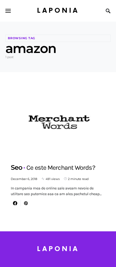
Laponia (58, 11)
